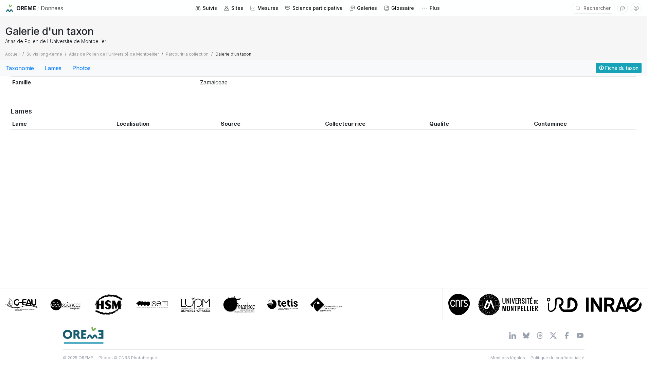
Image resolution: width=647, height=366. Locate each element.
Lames (53, 68)
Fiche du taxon (621, 68)
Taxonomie (19, 68)
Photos (81, 68)
